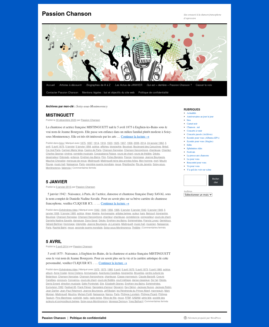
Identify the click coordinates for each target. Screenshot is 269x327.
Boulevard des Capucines (147, 146)
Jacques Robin (163, 287)
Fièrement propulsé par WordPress (204, 317)
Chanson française (113, 150)
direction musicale (71, 283)
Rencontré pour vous (196, 162)
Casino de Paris (92, 150)
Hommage (138, 157)
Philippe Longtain (130, 294)
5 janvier (69, 146)
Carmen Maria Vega (72, 150)
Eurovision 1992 (54, 287)
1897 (89, 143)
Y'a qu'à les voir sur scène (199, 169)
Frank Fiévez (84, 287)
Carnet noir (192, 123)
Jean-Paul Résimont (71, 290)
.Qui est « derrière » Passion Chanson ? (169, 85)
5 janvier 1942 (138, 209)
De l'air (154, 280)
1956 (130, 143)
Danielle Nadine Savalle (59, 220)
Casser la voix (204, 85)
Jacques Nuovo (145, 287)
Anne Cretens (75, 272)
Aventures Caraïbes (109, 272)
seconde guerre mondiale (89, 227)
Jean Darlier (52, 290)
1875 (83, 143)
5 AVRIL (54, 241)
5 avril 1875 (58, 146)
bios (61, 143)
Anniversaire (107, 213)
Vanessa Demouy (118, 301)
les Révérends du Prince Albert (133, 290)
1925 (116, 143)
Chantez (166, 150)
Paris (82, 164)
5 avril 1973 (141, 269)
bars (142, 213)
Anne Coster (60, 272)
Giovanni (118, 287)
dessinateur (52, 157)
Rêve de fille (110, 297)
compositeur (147, 216)
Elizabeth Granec (114, 283)
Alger (88, 213)
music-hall (59, 164)
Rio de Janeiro (144, 164)
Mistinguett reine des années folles (119, 160)
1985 (110, 269)
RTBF (128, 297)
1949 (103, 209)
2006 (136, 143)
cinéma (68, 153)
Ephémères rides (68, 209)
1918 (103, 143)
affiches (104, 146)
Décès (156, 153)
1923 (109, 143)
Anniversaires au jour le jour (200, 116)
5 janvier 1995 (68, 213)
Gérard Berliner (54, 224)
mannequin (157, 290)
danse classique (141, 280)
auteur (135, 213)
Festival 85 (70, 287)
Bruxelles (139, 272)
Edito (189, 144)
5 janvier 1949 (155, 209)
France (128, 157)
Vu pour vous (193, 166)
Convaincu (74, 280)
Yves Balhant (136, 301)
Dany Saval (91, 220)
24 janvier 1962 (155, 143)
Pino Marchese (64, 297)
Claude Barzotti (147, 276)
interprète (81, 224)
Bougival (127, 146)
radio (86, 297)
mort (156, 160)
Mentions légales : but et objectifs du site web (108, 92)
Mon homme (145, 160)
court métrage (123, 280)
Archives (188, 191)
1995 (117, 209)
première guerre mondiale (100, 164)
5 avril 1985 (155, 269)
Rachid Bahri (60, 227)
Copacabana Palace (105, 153)
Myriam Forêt (85, 294)
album (49, 272)
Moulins (72, 294)
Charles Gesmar (54, 153)
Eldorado (64, 157)
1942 (96, 209)
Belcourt (150, 213)
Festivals (191, 151)
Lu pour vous (193, 158)
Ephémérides (135, 220)
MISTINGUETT (60, 115)
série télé (146, 297)
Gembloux (165, 220)
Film (103, 157)
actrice (95, 146)
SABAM (136, 297)
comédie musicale (83, 153)
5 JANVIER (56, 181)
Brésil (165, 146)
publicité (77, 297)
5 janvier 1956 (83, 146)
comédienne (132, 216)
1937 (123, 143)
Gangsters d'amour (102, 287)
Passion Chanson (66, 13)
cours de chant (125, 153)
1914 (96, 143)
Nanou (109, 294)
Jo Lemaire (114, 224)
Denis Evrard (53, 283)
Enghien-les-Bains (90, 157)
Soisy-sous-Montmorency (117, 227)
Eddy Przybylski (90, 283)
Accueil (50, 85)
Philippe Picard (149, 294)
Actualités (191, 112)
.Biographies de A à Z (98, 85)
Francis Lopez (151, 220)
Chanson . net (193, 127)
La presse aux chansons (198, 155)
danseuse (78, 220)
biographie (116, 146)
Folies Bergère (115, 157)
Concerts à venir (194, 130)
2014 (143, 143)
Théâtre (136, 227)
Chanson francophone (136, 150)
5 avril (117, 269)
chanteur (107, 216)
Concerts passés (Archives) (199, 134)
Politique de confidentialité (153, 92)
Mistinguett (93, 160)
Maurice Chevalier (55, 160)
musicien (151, 224)
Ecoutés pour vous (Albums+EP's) (203, 137)
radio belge (96, 297)
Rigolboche (128, 164)
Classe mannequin (127, 276)
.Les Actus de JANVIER (128, 85)
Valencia (66, 167)
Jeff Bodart (109, 290)
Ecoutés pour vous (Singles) (200, 141)
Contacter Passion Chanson (62, 92)
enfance (74, 157)
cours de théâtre (143, 153)
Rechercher (216, 180)
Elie (102, 283)
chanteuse (154, 150)
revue (118, 164)
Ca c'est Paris (53, 150)
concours (62, 280)
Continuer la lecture (135, 136)
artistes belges (123, 213)
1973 (103, 269)
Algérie (96, 213)
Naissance (72, 164)
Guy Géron (130, 287)
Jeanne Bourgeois (155, 157)
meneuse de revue (77, 160)
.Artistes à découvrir (70, 85)
